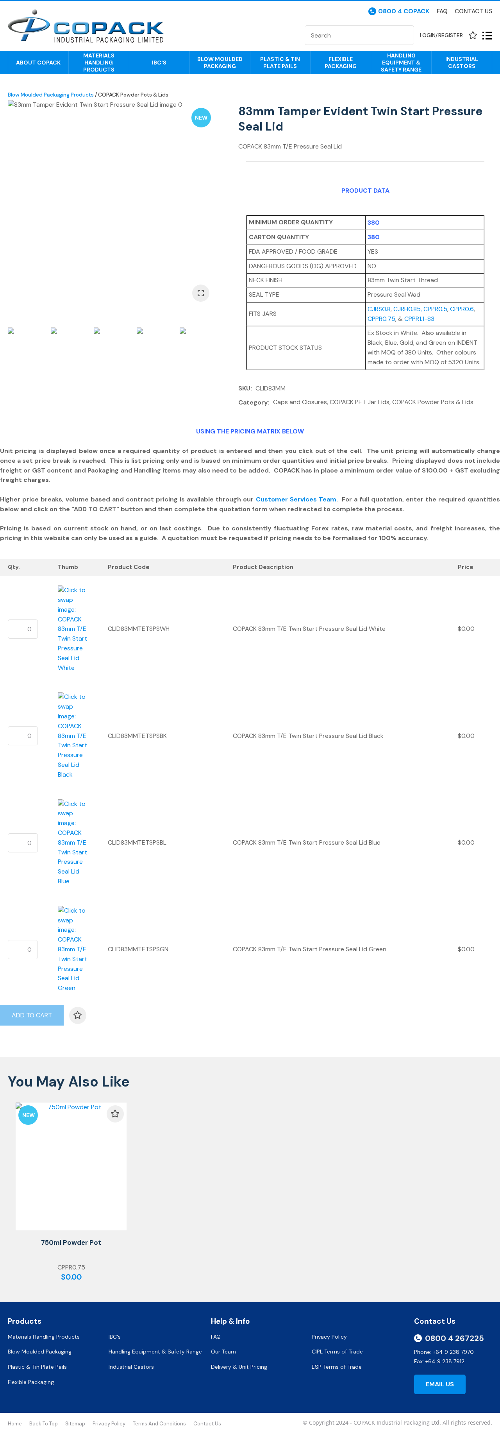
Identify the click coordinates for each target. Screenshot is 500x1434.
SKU (244, 388)
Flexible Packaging (341, 62)
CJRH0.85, (408, 309)
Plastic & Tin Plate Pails (280, 62)
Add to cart (32, 1015)
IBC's (159, 62)
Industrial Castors (461, 62)
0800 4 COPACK (403, 11)
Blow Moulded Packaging (220, 62)
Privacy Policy (330, 1336)
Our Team (224, 1351)
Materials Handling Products (98, 62)
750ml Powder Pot (71, 1242)
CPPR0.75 (381, 319)
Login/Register (441, 35)
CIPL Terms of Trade (337, 1351)
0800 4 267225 (454, 1338)
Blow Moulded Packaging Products (51, 94)
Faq (442, 11)
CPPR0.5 (435, 309)
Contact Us (473, 11)
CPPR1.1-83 (419, 319)
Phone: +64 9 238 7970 (444, 1351)
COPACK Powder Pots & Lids (133, 94)
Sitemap (75, 1423)
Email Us (440, 1384)
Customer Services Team (296, 499)
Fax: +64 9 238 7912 (439, 1361)
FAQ (216, 1336)
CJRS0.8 (379, 309)
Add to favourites (115, 1113)
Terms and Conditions (159, 1423)
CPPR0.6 (462, 309)
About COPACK (38, 62)
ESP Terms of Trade (337, 1366)
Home (15, 1423)
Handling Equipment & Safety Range (401, 62)
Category (253, 402)
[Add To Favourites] (77, 1015)
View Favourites (473, 35)
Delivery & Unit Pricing (239, 1366)
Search (404, 35)
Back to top (43, 1423)
